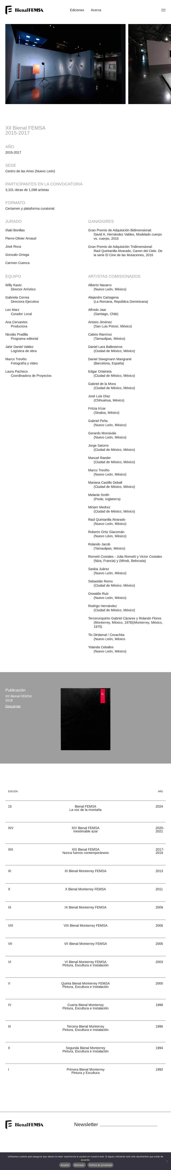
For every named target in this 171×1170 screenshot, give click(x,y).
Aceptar (65, 1165)
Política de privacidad (100, 1165)
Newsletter (86, 1124)
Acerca (96, 10)
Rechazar (79, 1165)
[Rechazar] (166, 1161)
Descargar (13, 706)
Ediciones (77, 10)
